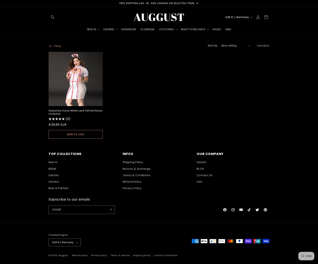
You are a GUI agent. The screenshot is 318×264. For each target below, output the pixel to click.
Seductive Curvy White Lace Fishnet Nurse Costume (75, 112)
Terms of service (120, 255)
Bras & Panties (58, 188)
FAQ (199, 182)
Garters (54, 182)
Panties (54, 175)
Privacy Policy (132, 188)
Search (201, 162)
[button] (53, 17)
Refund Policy (132, 182)
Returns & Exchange (137, 169)
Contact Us (204, 175)
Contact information (165, 255)
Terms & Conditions (136, 175)
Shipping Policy (133, 162)
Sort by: (213, 45)
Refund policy (80, 255)
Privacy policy (99, 255)
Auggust (63, 255)
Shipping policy (142, 255)
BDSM (52, 169)
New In (53, 162)
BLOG (200, 169)
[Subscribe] (111, 209)
